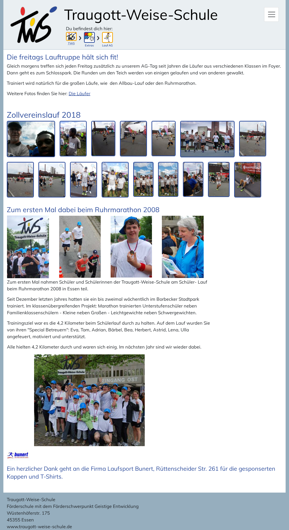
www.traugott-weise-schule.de (39, 526)
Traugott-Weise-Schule (141, 14)
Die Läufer (79, 93)
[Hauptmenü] (271, 14)
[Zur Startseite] (33, 24)
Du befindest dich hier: (89, 28)
